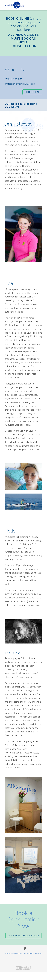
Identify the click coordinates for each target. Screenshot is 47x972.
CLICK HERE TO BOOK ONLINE (23, 935)
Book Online (32, 92)
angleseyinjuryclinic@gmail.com (20, 83)
